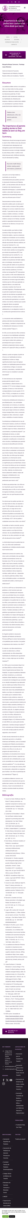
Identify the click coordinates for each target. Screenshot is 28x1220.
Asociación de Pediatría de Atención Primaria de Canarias (7, 1153)
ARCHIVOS (7, 39)
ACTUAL (16, 37)
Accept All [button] (5, 1216)
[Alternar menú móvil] (25, 7)
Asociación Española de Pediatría (6, 1141)
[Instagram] (3, 1083)
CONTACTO (14, 44)
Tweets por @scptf (20, 1139)
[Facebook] (3, 1080)
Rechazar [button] (12, 1216)
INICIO (7, 37)
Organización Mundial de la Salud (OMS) (7, 1203)
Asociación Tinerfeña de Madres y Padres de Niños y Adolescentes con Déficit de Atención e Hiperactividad (20, 1103)
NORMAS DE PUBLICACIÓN (12, 42)
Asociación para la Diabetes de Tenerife (19, 1057)
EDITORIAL (16, 39)
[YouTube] (11, 1080)
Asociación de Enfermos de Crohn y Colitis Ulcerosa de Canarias (20, 1084)
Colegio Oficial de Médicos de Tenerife (7, 1176)
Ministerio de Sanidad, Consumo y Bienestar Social (6, 1187)
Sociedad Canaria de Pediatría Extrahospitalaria (7, 1165)
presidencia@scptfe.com (9, 1069)
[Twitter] (7, 1080)
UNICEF (5, 1196)
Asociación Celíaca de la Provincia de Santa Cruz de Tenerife (20, 1070)
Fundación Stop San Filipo (20, 1126)
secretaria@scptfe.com (9, 1066)
